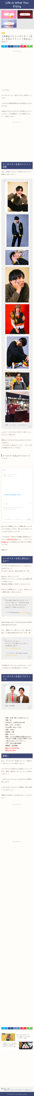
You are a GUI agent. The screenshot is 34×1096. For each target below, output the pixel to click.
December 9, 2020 (11, 655)
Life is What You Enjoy (17, 4)
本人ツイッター (10, 750)
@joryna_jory (12, 539)
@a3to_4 (4, 542)
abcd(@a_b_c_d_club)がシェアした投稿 (17, 519)
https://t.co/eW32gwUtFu (13, 648)
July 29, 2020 (24, 612)
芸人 (3, 32)
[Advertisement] (17, 69)
